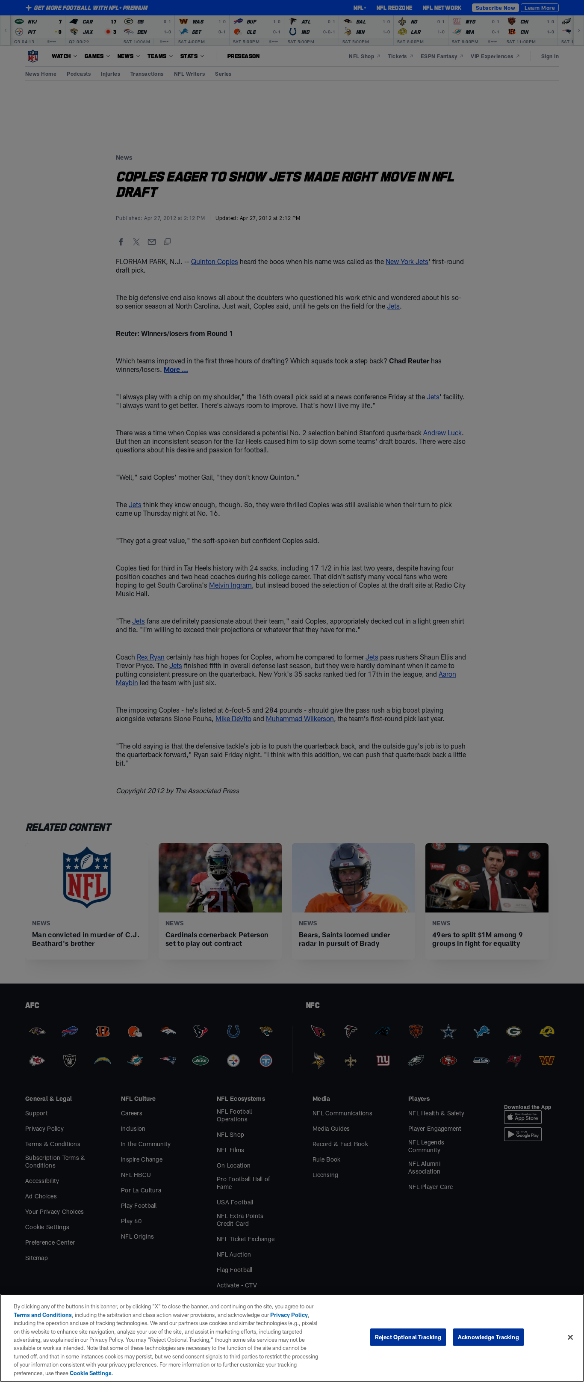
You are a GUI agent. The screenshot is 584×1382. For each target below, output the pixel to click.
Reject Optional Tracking (408, 1337)
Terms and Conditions (43, 1314)
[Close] (570, 1337)
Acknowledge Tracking (488, 1337)
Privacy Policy (289, 1314)
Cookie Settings (91, 1373)
